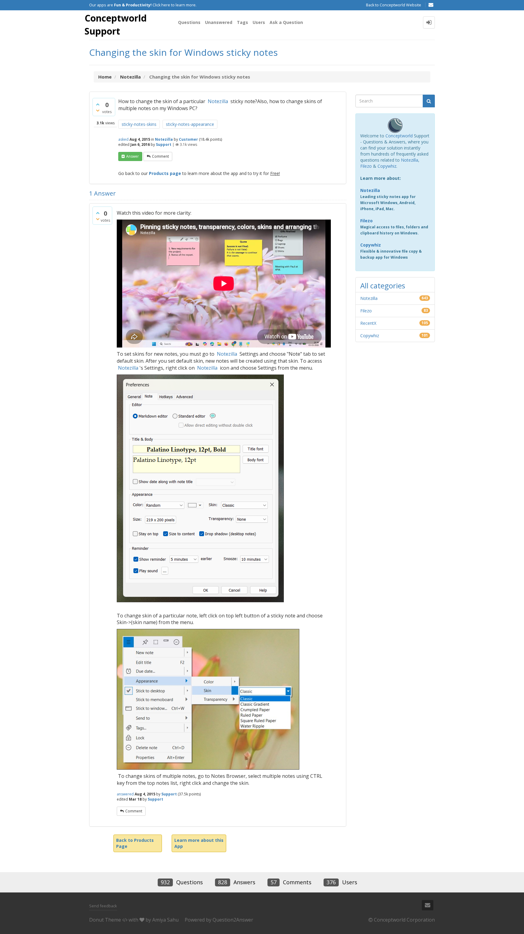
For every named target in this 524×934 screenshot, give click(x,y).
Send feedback (103, 906)
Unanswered (218, 22)
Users (259, 22)
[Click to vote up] (97, 104)
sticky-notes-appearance (190, 124)
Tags (242, 22)
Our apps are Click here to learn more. (142, 5)
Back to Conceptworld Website (393, 5)
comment (160, 156)
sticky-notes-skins (139, 124)
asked (123, 139)
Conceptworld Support (116, 24)
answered (125, 794)
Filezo (366, 166)
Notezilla (218, 101)
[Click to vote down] (97, 110)
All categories (382, 286)
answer (132, 156)
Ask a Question (286, 22)
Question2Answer (233, 919)
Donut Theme (105, 919)
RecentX (368, 323)
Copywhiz (387, 166)
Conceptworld (399, 136)
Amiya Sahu (165, 919)
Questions (189, 22)
